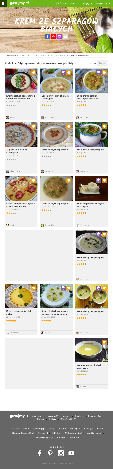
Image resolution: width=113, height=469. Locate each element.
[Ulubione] (33, 72)
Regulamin (79, 416)
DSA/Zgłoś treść (68, 419)
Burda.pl (61, 437)
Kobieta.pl (56, 433)
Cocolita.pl (74, 437)
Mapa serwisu (94, 416)
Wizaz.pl (15, 428)
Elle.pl (100, 428)
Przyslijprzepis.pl (93, 433)
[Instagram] (59, 36)
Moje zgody (37, 416)
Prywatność (52, 416)
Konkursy (66, 416)
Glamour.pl (43, 433)
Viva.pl (52, 428)
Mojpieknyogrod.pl (44, 437)
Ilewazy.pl (88, 428)
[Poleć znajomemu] (65, 36)
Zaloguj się (86, 3)
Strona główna (10, 55)
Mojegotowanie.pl (73, 433)
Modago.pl (75, 428)
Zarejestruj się (103, 3)
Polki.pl (26, 428)
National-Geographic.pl (23, 433)
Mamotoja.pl (39, 428)
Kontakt (41, 419)
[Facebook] (47, 36)
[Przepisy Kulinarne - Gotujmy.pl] (19, 3)
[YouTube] (72, 452)
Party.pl (62, 428)
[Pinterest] (53, 36)
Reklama (52, 419)
